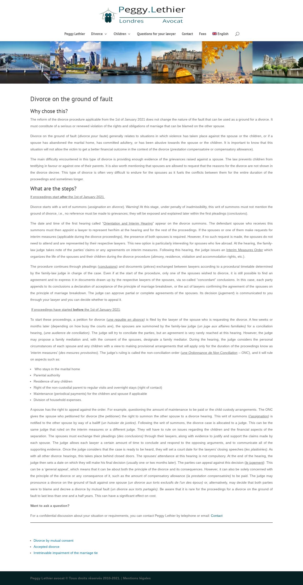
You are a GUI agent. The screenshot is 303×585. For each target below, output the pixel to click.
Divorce (97, 34)
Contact (187, 34)
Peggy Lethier (74, 34)
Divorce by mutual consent (53, 540)
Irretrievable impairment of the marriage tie (66, 553)
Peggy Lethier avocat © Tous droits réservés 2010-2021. (75, 578)
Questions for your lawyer (156, 34)
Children (120, 34)
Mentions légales (137, 578)
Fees (202, 34)
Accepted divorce (46, 547)
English (223, 34)
